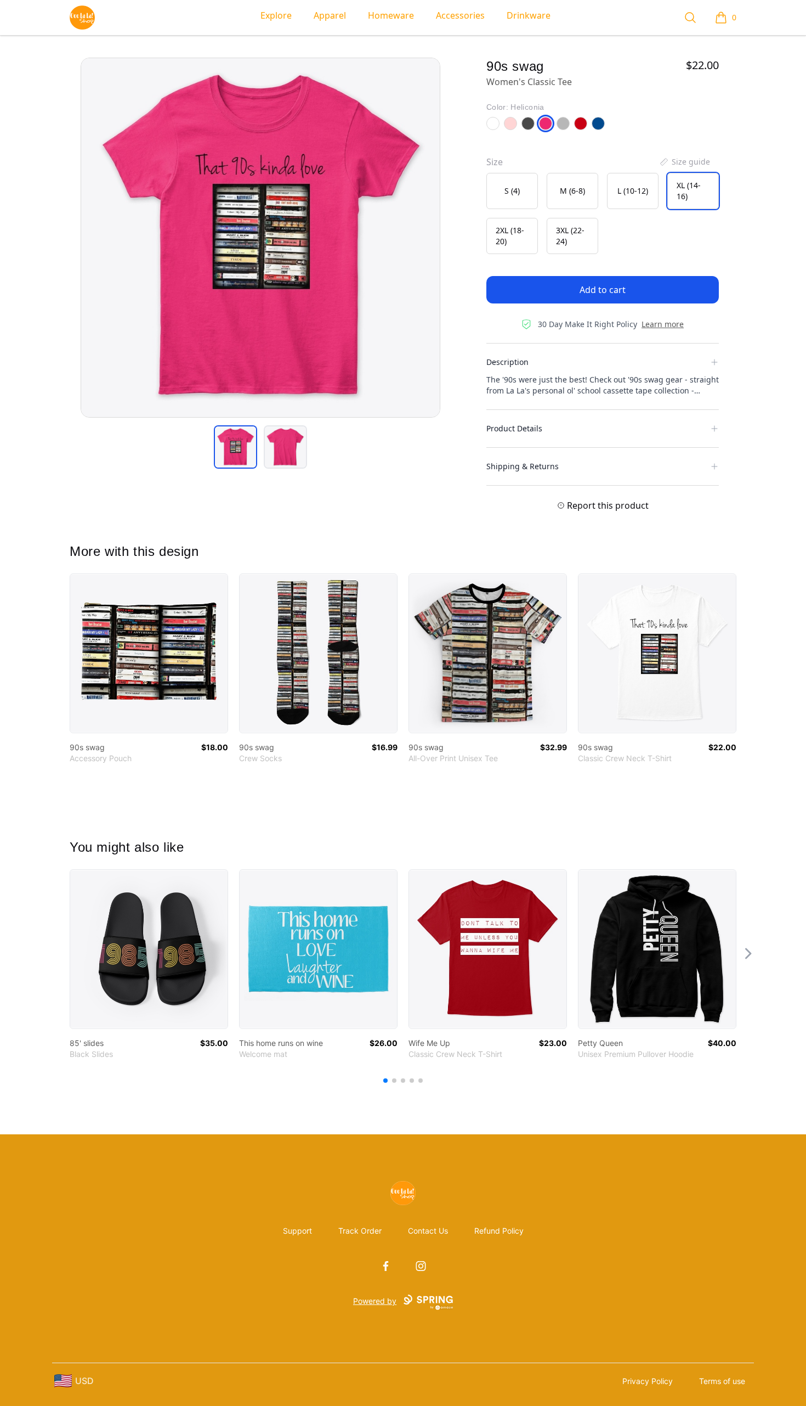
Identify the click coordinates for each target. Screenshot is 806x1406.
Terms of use (722, 1381)
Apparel (330, 15)
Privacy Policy (647, 1381)
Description (507, 362)
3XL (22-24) (570, 235)
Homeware (391, 15)
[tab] (235, 447)
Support (297, 1230)
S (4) (512, 190)
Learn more (663, 324)
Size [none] (494, 162)
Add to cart (603, 290)
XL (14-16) (689, 190)
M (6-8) (572, 190)
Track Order (360, 1230)
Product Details (514, 428)
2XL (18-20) (510, 235)
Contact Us (428, 1230)
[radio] (512, 191)
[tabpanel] (260, 238)
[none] (684, 161)
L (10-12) (632, 190)
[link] (149, 653)
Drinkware (528, 15)
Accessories (460, 15)
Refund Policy (499, 1230)
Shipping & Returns (522, 466)
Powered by (374, 1301)
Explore (276, 15)
